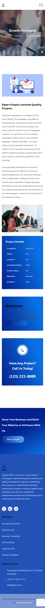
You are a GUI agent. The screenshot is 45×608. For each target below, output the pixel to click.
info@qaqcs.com (14, 585)
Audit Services (8, 530)
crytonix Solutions (24, 602)
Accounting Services (11, 523)
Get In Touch (13, 439)
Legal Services (8, 548)
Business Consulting (11, 536)
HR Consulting (8, 542)
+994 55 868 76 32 (16, 579)
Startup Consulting (10, 555)
